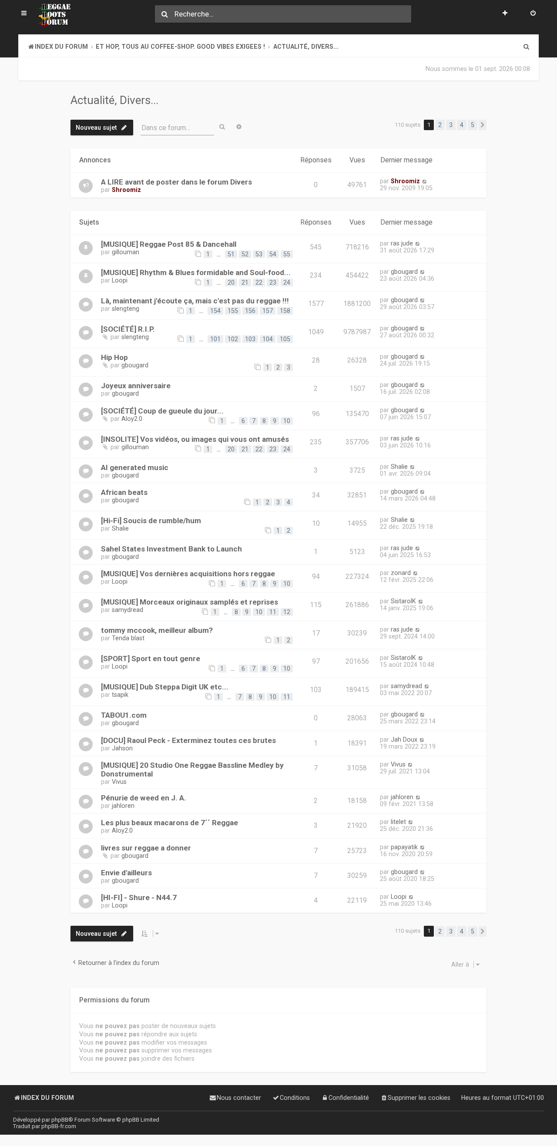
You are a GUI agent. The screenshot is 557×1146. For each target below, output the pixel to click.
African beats (124, 492)
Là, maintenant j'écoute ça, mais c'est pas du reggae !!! (195, 300)
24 (286, 282)
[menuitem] (533, 14)
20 (231, 282)
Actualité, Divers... (114, 100)
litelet (398, 821)
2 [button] (440, 124)
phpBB (59, 1119)
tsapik (120, 694)
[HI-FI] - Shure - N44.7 (139, 897)
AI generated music (134, 467)
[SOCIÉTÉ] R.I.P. (128, 329)
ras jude (402, 243)
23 (272, 282)
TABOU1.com (124, 715)
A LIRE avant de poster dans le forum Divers (176, 182)
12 (286, 611)
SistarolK (403, 601)
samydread (127, 609)
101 (215, 339)
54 (272, 254)
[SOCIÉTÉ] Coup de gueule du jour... (162, 411)
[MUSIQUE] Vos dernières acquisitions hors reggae (188, 573)
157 (267, 310)
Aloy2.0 (131, 418)
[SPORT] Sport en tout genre (150, 658)
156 (250, 310)
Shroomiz (126, 189)
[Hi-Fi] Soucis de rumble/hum (151, 520)
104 (267, 339)
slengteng (125, 308)
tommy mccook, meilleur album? (157, 630)
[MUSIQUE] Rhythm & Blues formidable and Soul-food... (196, 272)
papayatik (404, 847)
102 (233, 339)
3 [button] (451, 124)
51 (231, 254)
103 (250, 339)
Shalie (399, 466)
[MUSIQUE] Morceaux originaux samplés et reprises (189, 602)
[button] (483, 125)
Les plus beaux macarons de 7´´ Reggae (169, 822)
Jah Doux (404, 739)
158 (285, 310)
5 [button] (472, 124)
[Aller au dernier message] (424, 181)
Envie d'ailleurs (126, 872)
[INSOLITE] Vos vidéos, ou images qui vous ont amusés (195, 439)
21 (245, 282)
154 (215, 310)
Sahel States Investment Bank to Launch (171, 548)
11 (272, 611)
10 (286, 420)
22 (258, 282)
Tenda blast (128, 638)
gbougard (404, 271)
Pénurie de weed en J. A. (143, 797)
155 (233, 310)
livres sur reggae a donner (146, 848)
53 (258, 254)
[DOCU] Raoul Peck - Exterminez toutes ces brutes (188, 740)
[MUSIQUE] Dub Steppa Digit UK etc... (164, 686)
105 (285, 339)
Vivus (119, 781)
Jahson (122, 748)
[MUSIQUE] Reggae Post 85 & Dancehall (168, 244)
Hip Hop (114, 357)
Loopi (120, 280)
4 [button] (461, 124)
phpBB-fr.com (58, 1126)
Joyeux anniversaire (136, 385)
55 (286, 254)
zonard (401, 572)
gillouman (125, 252)
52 (245, 254)
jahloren (123, 805)
